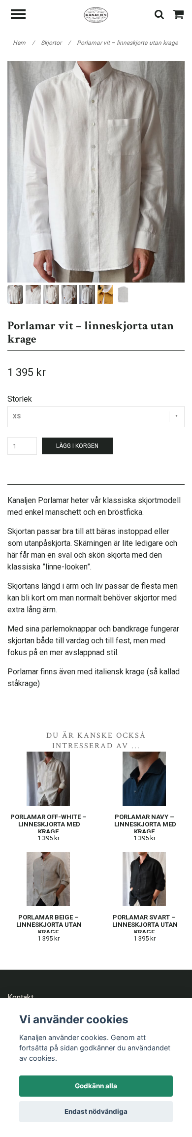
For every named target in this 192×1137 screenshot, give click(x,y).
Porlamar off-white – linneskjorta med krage (48, 824)
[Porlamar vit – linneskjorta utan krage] (96, 172)
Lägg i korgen (77, 445)
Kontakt (20, 997)
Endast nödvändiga (96, 1111)
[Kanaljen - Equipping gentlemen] (96, 14)
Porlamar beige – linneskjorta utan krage (48, 925)
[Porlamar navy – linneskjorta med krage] (144, 779)
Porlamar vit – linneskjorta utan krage (128, 42)
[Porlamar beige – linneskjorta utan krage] (48, 879)
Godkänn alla (96, 1086)
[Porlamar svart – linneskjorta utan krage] (144, 879)
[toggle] (23, 15)
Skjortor (55, 42)
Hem (23, 42)
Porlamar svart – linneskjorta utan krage (144, 925)
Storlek (19, 399)
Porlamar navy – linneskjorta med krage (144, 824)
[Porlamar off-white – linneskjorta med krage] (48, 779)
